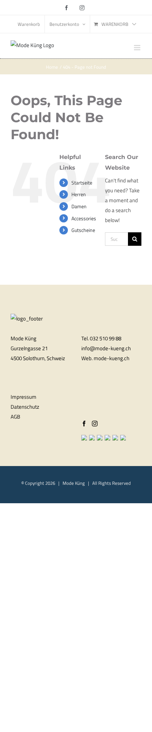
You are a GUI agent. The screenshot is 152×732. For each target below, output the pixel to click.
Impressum (23, 397)
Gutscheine (83, 230)
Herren (78, 194)
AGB (15, 417)
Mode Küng (74, 483)
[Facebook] (84, 423)
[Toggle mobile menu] (137, 47)
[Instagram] (95, 423)
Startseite (81, 182)
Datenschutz (25, 407)
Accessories (83, 218)
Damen (79, 206)
